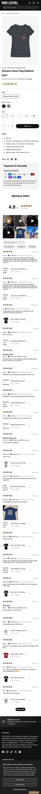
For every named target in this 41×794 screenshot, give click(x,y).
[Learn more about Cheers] (9, 83)
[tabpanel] (20, 477)
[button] (34, 3)
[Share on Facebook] (12, 159)
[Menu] (38, 3)
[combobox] (20, 7)
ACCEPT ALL (20, 780)
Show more (20, 709)
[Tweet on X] (8, 159)
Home (3, 13)
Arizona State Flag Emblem (12, 13)
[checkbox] (32, 246)
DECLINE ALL (20, 784)
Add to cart (27, 126)
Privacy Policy (30, 775)
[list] (20, 40)
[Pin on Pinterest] (16, 159)
